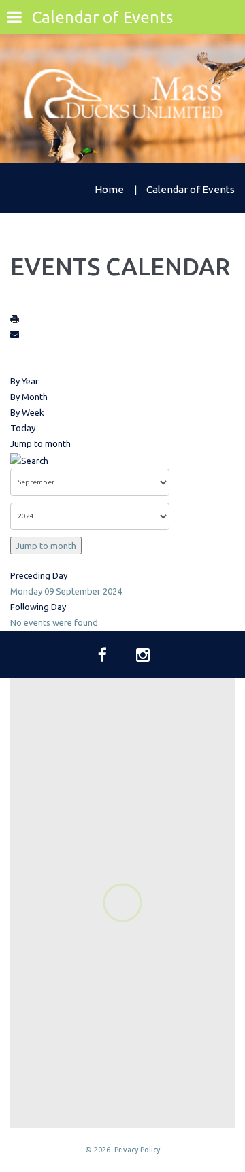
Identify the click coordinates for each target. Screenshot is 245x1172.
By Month (29, 396)
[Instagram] (143, 655)
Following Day (38, 607)
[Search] (29, 459)
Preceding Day (38, 575)
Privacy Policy (137, 1149)
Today (22, 428)
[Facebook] (102, 655)
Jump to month (40, 443)
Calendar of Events (102, 17)
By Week (27, 412)
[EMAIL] (15, 334)
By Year (24, 381)
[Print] (15, 318)
